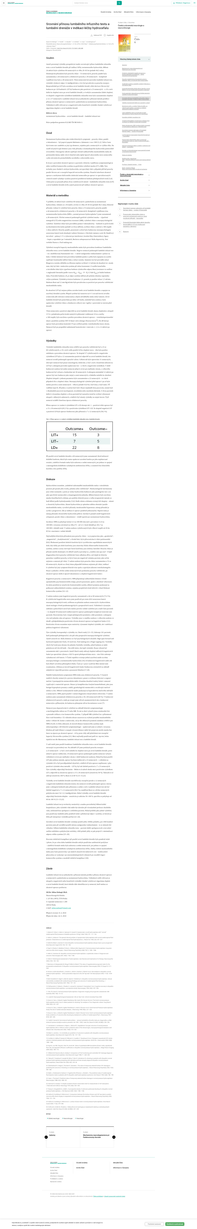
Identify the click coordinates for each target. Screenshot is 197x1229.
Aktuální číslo (128, 12)
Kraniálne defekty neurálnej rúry (131, 117)
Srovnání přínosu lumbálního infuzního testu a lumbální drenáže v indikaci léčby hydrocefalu (135, 98)
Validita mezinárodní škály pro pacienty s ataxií (136, 103)
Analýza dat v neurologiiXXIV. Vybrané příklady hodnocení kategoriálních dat (136, 160)
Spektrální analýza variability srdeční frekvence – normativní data (136, 84)
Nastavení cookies (56, 1182)
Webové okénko (127, 155)
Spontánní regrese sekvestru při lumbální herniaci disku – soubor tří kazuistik (134, 130)
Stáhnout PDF (97, 35)
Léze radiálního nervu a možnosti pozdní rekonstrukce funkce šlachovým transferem (135, 113)
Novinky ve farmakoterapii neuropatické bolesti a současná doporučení (136, 151)
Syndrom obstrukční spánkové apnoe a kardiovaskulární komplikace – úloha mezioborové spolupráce (133, 74)
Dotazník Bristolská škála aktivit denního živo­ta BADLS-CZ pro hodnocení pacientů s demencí (136, 89)
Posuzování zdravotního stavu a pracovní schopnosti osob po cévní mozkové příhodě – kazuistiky (136, 141)
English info (110, 35)
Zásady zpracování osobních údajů (114, 1196)
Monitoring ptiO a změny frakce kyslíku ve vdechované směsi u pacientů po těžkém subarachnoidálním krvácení (134, 107)
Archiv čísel (117, 12)
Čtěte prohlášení (98, 1196)
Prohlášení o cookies (56, 1179)
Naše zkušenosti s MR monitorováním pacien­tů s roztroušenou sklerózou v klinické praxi (136, 126)
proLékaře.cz (12, 3)
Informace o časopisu (143, 12)
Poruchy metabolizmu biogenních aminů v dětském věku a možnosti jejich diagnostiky (135, 79)
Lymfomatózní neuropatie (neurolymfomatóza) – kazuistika (136, 135)
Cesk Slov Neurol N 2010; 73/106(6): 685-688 (70, 48)
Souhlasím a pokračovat (175, 1224)
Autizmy (52, 1135)
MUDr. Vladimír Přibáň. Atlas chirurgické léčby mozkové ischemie (134, 168)
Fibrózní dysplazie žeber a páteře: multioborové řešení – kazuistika (136, 146)
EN (194, 3)
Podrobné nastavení (154, 1224)
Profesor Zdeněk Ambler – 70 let (131, 164)
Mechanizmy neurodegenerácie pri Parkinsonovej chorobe (96, 1136)
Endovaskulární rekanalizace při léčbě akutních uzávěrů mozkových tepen (136, 94)
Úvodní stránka (106, 12)
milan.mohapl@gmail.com (61, 908)
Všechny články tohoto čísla (130, 59)
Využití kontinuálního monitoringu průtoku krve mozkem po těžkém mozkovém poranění (135, 121)
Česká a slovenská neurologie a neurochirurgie (131, 175)
